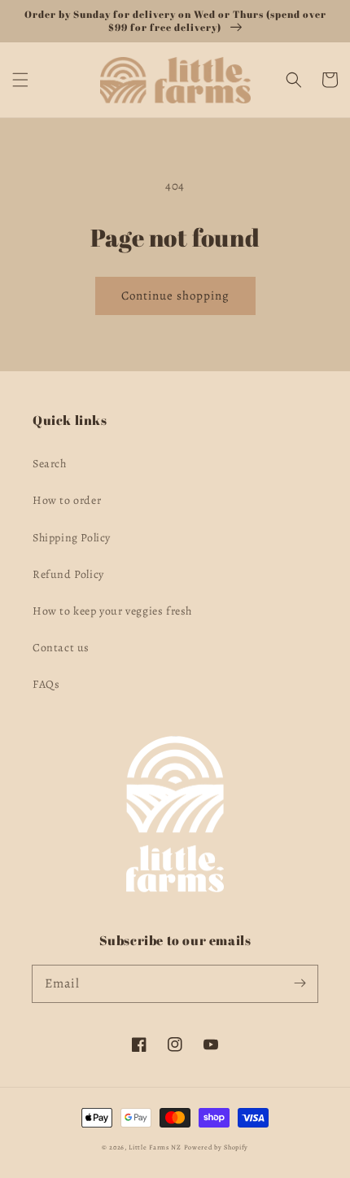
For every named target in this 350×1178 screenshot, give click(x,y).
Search (50, 463)
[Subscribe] (299, 983)
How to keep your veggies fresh (112, 611)
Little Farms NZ (155, 1147)
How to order (67, 500)
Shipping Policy (72, 537)
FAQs (46, 684)
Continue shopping (175, 295)
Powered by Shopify (216, 1147)
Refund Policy (68, 574)
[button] (20, 80)
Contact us (61, 647)
